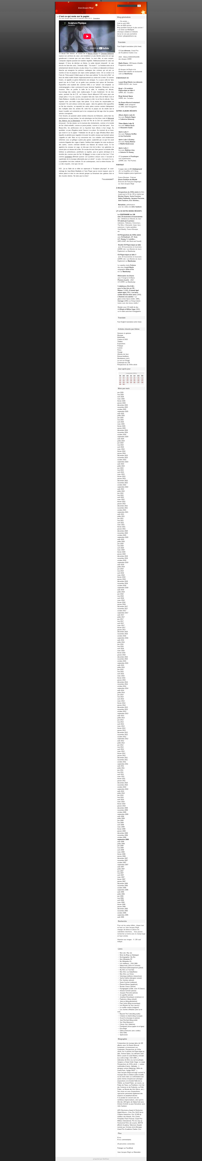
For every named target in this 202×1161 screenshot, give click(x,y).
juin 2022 (120, 493)
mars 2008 (120, 852)
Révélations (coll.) (123, 358)
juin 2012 (120, 745)
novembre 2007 (122, 860)
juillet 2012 (121, 743)
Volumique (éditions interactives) (131, 976)
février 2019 (121, 577)
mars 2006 (120, 902)
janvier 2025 (121, 428)
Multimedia (121, 337)
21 (142, 380)
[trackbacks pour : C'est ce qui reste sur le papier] (113, 179)
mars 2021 (120, 525)
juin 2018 (120, 594)
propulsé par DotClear (101, 1159)
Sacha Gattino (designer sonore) (131, 978)
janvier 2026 (121, 403)
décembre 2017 (122, 606)
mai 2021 (120, 520)
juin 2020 (120, 544)
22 (120, 382)
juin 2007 (120, 871)
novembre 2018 (122, 583)
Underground (137, 169)
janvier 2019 (121, 579)
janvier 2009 (121, 831)
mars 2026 (120, 399)
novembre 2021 (122, 508)
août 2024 (120, 439)
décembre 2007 (122, 858)
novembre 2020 (122, 533)
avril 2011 (120, 774)
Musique (120, 335)
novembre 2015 (122, 659)
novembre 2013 (122, 709)
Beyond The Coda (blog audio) (130, 1014)
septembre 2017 (122, 613)
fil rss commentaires (124, 1140)
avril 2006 (120, 900)
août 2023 (120, 464)
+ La (135, 297)
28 (142, 382)
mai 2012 (120, 747)
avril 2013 (120, 724)
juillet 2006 (121, 894)
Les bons (135, 292)
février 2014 (121, 703)
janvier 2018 (121, 604)
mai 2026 (120, 394)
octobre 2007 (121, 862)
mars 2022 (120, 499)
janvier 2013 (121, 730)
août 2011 (120, 766)
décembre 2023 (122, 455)
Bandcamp (131, 251)
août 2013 (120, 715)
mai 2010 (120, 797)
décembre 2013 (122, 707)
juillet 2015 (121, 667)
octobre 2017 (121, 611)
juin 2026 (120, 392)
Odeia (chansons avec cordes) (130, 1031)
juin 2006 (120, 896)
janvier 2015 (121, 680)
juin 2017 (120, 619)
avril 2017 (120, 623)
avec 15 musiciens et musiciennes (130, 217)
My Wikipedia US (125, 961)
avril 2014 (120, 699)
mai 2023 (120, 470)
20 (138, 380)
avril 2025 (120, 422)
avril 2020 (120, 548)
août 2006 (120, 892)
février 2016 (121, 653)
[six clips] (117, 200)
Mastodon (137, 1152)
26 (134, 382)
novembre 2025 (122, 407)
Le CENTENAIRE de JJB (126, 214)
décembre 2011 (122, 758)
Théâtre (120, 341)
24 (127, 382)
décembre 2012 (122, 732)
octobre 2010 (121, 787)
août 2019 (120, 564)
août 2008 (120, 841)
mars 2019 (120, 575)
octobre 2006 (121, 888)
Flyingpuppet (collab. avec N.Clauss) (132, 988)
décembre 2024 (122, 430)
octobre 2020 (121, 535)
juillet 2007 (121, 869)
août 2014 (120, 690)
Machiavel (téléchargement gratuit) (131, 968)
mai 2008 (120, 848)
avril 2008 (120, 850)
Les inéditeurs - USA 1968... (129, 963)
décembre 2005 (122, 909)
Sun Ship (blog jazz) (126, 1022)
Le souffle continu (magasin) (129, 1007)
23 (123, 382)
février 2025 (121, 426)
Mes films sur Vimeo (127, 974)
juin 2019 (120, 569)
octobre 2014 (121, 686)
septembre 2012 (122, 739)
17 (127, 380)
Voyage (119, 352)
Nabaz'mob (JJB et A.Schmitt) (130, 965)
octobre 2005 (121, 913)
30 (123, 384)
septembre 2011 (122, 764)
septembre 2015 (122, 663)
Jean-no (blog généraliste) (128, 1001)
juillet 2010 (121, 793)
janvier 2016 (121, 655)
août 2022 (120, 489)
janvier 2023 (121, 478)
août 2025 (120, 413)
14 (142, 379)
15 (120, 380)
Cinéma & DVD (122, 339)
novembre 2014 (122, 684)
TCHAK (121, 104)
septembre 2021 (122, 512)
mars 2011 (120, 776)
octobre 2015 (121, 661)
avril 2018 (120, 598)
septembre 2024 (122, 436)
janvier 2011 (121, 781)
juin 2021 (120, 518)
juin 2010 (120, 795)
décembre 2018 (122, 581)
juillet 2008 (121, 844)
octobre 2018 (121, 585)
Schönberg (68, 157)
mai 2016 (120, 646)
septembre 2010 (122, 789)
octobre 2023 (121, 460)
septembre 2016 (122, 638)
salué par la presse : (127, 221)
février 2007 (121, 879)
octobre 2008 (121, 837)
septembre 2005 (122, 915)
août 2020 (120, 539)
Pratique (120, 346)
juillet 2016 (121, 642)
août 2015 (120, 665)
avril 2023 (120, 472)
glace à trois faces (124, 299)
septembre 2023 (122, 462)
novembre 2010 (122, 785)
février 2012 (121, 753)
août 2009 (120, 816)
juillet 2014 (121, 692)
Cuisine (119, 348)
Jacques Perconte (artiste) (129, 993)
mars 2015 (120, 676)
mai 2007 (120, 873)
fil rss (119, 1137)
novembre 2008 (122, 835)
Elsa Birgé (123, 1028)
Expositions (96, 18)
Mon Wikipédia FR (126, 959)
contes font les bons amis (127, 294)
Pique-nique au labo (133, 245)
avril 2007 (120, 875)
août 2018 (120, 590)
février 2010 (121, 804)
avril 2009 (120, 825)
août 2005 (120, 917)
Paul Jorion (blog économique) (130, 1003)
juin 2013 (120, 720)
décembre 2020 (122, 531)
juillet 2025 (121, 415)
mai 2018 (120, 596)
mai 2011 (120, 772)
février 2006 (121, 904)
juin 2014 (120, 695)
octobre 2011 (121, 762)
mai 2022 (120, 495)
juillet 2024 (121, 441)
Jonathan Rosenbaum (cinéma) (130, 997)
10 (127, 379)
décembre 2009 (122, 808)
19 (134, 380)
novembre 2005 (122, 911)
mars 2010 (120, 802)
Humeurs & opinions (124, 333)
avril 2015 (120, 674)
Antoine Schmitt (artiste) (128, 991)
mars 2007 (120, 877)
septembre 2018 (122, 588)
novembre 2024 (122, 432)
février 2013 (121, 728)
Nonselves (122, 205)
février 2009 (121, 829)
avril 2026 (120, 397)
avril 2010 (120, 799)
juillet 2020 (121, 541)
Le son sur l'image (123, 360)
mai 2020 (120, 546)
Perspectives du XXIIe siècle (130, 235)
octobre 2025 (121, 409)
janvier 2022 (121, 504)
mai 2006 (120, 898)
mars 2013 (120, 726)
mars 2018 (120, 600)
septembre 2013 (122, 713)
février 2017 (121, 627)
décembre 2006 (122, 883)
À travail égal (134, 290)
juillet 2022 (121, 491)
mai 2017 (120, 621)
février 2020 (121, 552)
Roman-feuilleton (123, 356)
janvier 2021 (121, 529)
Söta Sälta (123, 1033)
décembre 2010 (122, 783)
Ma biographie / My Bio (127, 957)
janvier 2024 (121, 453)
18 (131, 380)
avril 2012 (120, 749)
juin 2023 (120, 468)
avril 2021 (120, 523)
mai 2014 (120, 697)
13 (138, 379)
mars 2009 (120, 827)
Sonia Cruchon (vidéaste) (128, 982)
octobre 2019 (121, 560)
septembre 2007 (122, 865)
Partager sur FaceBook (125, 1148)
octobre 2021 (121, 510)
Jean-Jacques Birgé (86, 7)
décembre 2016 (122, 632)
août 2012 (120, 741)
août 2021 (120, 514)
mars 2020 (120, 550)
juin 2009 (120, 820)
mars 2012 (120, 751)
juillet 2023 (121, 466)
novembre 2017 (122, 608)
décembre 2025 (122, 405)
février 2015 (121, 678)
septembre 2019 (122, 562)
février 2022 (121, 501)
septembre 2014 (122, 688)
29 (120, 384)
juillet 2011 (120, 768)
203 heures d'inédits (136, 63)
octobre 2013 (121, 711)
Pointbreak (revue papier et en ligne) (132, 1026)
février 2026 (121, 401)
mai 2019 (120, 571)
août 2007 (120, 867)
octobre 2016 (121, 636)
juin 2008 (120, 846)
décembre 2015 (122, 657)
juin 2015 (120, 669)
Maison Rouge (93, 53)
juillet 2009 (121, 818)
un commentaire (107, 179)
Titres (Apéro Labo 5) (126, 123)
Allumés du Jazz (123, 354)
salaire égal (122, 292)
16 (123, 380)
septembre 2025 (122, 411)
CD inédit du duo (128, 307)
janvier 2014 (121, 705)
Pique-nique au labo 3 (128, 255)
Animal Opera (128, 96)
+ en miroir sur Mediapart (125, 30)
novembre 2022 (122, 483)
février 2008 (121, 854)
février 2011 (121, 778)
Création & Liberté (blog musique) (131, 1016)
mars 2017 (120, 625)
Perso (119, 350)
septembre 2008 (123, 839)
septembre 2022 (122, 487)
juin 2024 (120, 443)
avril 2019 (120, 573)
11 (131, 379)
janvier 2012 (121, 755)
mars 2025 (120, 424)
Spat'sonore (124, 1035)
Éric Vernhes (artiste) (127, 980)
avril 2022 (120, 497)
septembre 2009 (122, 814)
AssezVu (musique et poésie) (130, 1018)
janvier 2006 (121, 906)
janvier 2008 (121, 856)
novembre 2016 (122, 634)
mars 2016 (120, 651)
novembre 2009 (122, 810)
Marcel (87, 154)
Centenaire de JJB (123, 363)
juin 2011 (120, 770)
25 (131, 382)
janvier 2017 (121, 630)
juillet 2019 (121, 567)
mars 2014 (120, 701)
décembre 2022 (122, 481)
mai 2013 (120, 722)
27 (138, 382)
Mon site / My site (126, 953)
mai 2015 (120, 671)
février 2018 (121, 602)
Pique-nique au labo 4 (126, 90)
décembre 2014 (122, 682)
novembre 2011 (122, 760)
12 (134, 379)
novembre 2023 (122, 457)
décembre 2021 (122, 506)
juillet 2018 (121, 592)
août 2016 (120, 640)
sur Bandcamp (130, 282)
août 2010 (120, 791)
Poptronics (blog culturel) (128, 999)
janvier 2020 (121, 554)
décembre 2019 (122, 556)
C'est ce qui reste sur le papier (74, 16)
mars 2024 (120, 449)
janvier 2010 (121, 806)
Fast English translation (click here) (129, 46)
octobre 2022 (121, 485)
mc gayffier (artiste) (126, 995)
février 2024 (121, 451)
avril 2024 (120, 447)
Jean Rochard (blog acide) (128, 1020)
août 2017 (120, 615)
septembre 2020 (122, 537)
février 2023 (121, 476)
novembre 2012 (122, 734)
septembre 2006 (122, 890)
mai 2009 (120, 822)
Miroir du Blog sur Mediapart (129, 955)
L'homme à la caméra (125, 297)
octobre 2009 (121, 812)
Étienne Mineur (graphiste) (128, 984)
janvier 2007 (121, 881)
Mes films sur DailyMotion (128, 972)
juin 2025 (120, 418)
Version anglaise (124, 173)
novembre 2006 (122, 885)
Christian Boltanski (107, 53)
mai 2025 (120, 420)
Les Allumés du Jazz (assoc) (129, 1005)
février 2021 (121, 527)
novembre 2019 (122, 558)
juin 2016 (120, 644)
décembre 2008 (122, 833)
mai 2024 (120, 445)
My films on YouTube (127, 970)
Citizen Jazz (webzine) (127, 1024)
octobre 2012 (121, 737)
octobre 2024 (121, 434)
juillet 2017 (121, 617)
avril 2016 (120, 648)
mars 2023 (120, 474)
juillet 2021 (121, 516)
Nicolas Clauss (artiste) (127, 986)
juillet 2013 (121, 718)
